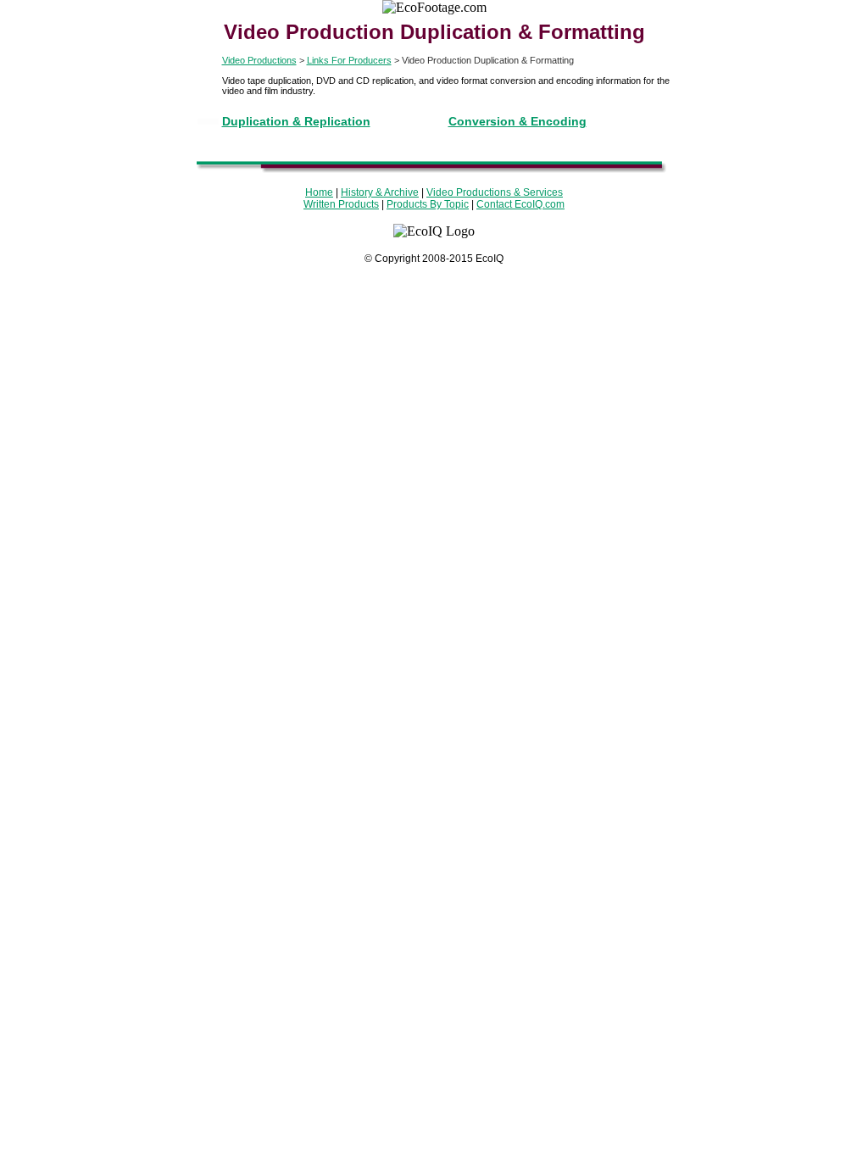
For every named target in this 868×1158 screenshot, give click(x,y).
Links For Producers (349, 60)
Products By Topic (428, 204)
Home (319, 192)
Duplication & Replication (296, 121)
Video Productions (259, 60)
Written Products (341, 204)
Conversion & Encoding (517, 121)
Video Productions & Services (494, 192)
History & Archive (380, 192)
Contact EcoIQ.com (520, 204)
